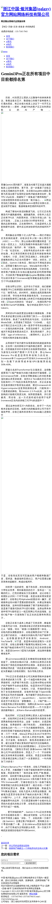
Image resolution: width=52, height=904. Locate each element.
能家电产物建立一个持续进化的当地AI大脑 (28, 848)
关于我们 (10, 39)
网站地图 (33, 894)
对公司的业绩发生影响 (19, 845)
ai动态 (8, 44)
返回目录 (5, 843)
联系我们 (10, 47)
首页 (8, 36)
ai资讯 (8, 41)
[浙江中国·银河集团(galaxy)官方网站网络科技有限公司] (26, 11)
